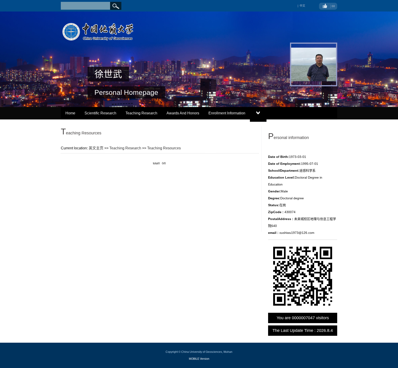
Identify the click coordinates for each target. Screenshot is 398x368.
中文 (302, 5)
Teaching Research (141, 113)
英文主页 (96, 148)
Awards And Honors (183, 113)
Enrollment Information (226, 113)
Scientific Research (100, 113)
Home (70, 113)
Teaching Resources (164, 148)
